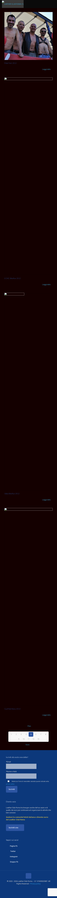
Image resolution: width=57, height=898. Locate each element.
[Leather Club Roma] (13, 4)
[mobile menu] (53, 4)
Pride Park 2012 (10, 63)
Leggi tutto (46, 69)
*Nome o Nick (11, 772)
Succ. (28, 745)
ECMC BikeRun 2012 (12, 278)
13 (38, 739)
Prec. (29, 726)
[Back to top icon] (28, 876)
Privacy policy (35, 884)
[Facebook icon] (22, 887)
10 (24, 739)
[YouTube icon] (27, 887)
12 (33, 739)
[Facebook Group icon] (33, 887)
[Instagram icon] (30, 887)
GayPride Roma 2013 (12, 709)
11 (28, 739)
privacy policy (10, 784)
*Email (8, 762)
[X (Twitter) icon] (24, 887)
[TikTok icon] (35, 887)
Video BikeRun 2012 (11, 494)
